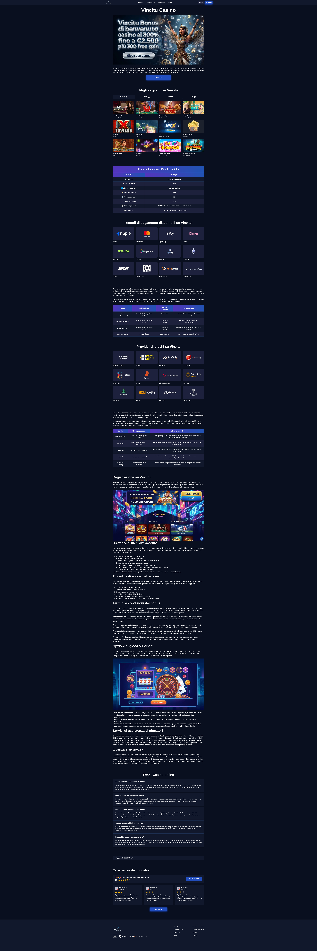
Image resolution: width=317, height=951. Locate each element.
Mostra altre (158, 909)
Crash (169, 96)
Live (145, 96)
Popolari (122, 96)
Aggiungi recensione (194, 878)
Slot (192, 96)
